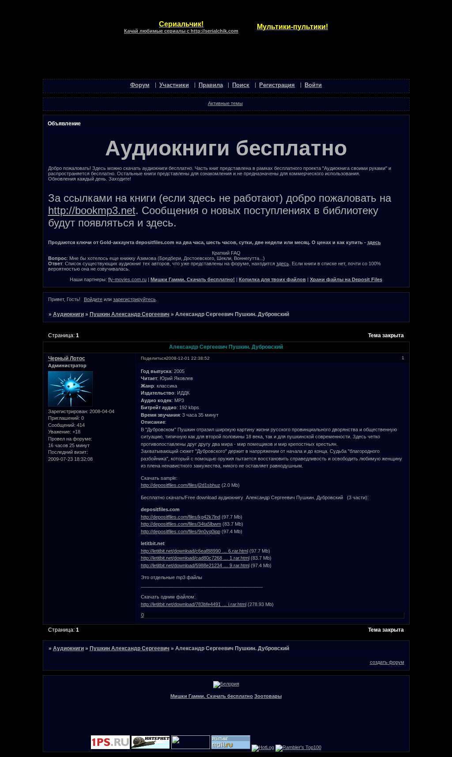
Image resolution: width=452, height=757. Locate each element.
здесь (374, 242)
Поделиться (153, 358)
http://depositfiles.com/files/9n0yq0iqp (180, 531)
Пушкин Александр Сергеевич (130, 314)
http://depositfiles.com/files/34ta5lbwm (181, 524)
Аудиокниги (68, 314)
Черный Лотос (66, 358)
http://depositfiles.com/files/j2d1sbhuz (180, 485)
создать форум (387, 662)
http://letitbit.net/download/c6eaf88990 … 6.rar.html (194, 551)
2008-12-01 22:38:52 (188, 358)
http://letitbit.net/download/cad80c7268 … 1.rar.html (195, 558)
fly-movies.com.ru (127, 279)
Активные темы (225, 103)
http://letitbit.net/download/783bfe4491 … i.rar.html (193, 604)
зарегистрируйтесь (134, 299)
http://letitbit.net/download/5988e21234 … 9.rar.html (195, 565)
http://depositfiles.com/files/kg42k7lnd (180, 517)
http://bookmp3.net (92, 210)
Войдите (93, 299)
